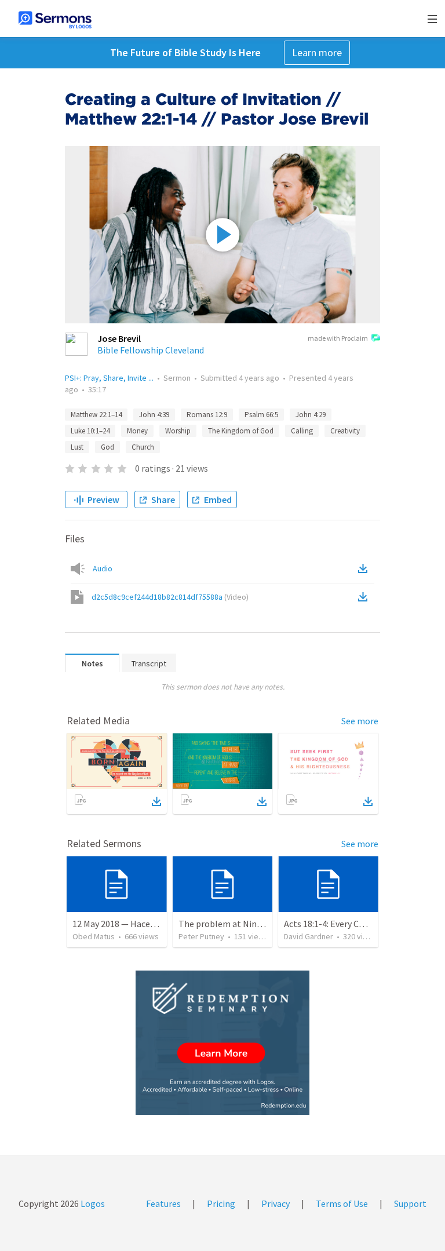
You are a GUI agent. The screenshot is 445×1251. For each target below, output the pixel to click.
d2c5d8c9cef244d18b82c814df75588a (170, 597)
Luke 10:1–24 (90, 431)
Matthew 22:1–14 (96, 415)
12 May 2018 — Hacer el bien (127, 923)
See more (359, 721)
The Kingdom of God (240, 431)
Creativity (345, 431)
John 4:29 (311, 415)
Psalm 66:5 (261, 415)
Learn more (317, 52)
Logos (92, 1203)
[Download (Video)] (365, 597)
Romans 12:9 (207, 415)
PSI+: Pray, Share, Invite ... (109, 378)
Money (137, 431)
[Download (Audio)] (365, 568)
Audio (102, 568)
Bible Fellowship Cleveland (150, 350)
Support (410, 1203)
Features (163, 1203)
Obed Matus (93, 936)
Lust (77, 447)
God (107, 447)
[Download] (156, 801)
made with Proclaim (338, 338)
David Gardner (308, 936)
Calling (302, 431)
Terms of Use (342, 1203)
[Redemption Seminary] (222, 1043)
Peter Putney (201, 936)
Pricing (221, 1203)
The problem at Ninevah (226, 923)
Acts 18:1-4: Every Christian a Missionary (362, 923)
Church (143, 447)
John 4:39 (154, 415)
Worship (178, 431)
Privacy (275, 1203)
